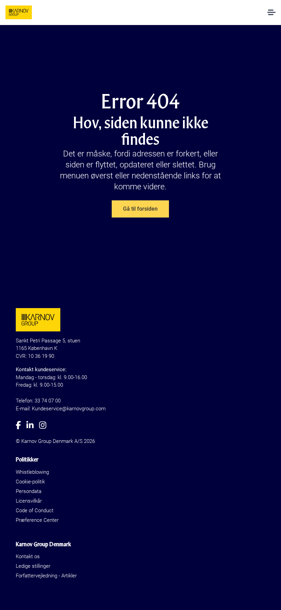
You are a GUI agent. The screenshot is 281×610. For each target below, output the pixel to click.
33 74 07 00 (48, 401)
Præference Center (37, 520)
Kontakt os (28, 556)
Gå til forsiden (140, 209)
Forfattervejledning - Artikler (46, 576)
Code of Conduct (34, 510)
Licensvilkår (29, 501)
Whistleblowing (32, 472)
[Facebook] (21, 425)
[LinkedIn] (32, 425)
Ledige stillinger (33, 566)
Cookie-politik (30, 482)
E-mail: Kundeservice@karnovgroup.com (61, 409)
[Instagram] (45, 425)
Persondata (28, 491)
